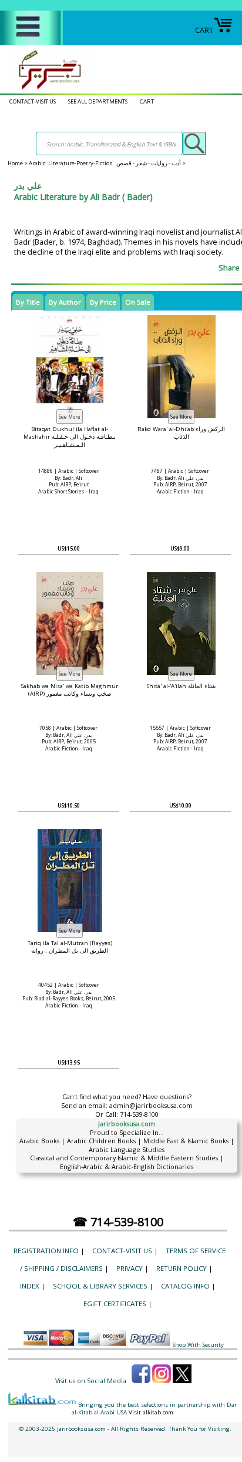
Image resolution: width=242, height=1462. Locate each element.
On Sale (137, 302)
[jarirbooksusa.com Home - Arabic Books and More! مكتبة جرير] (47, 89)
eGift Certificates (114, 1303)
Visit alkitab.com (151, 1412)
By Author (65, 302)
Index (29, 1285)
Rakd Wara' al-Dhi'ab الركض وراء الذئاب (181, 432)
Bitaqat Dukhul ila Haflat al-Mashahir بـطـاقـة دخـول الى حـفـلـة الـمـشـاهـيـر (69, 436)
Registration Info (46, 1250)
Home (15, 163)
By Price (103, 302)
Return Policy (181, 1268)
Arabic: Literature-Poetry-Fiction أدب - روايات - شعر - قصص (105, 163)
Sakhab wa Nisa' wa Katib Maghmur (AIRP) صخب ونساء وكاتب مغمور (69, 689)
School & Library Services (100, 1285)
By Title (28, 302)
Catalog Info (185, 1285)
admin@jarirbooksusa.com (151, 1105)
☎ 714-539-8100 (118, 1222)
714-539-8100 (139, 1114)
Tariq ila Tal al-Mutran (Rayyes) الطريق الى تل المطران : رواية (70, 946)
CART (204, 30)
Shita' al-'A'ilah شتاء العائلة (181, 686)
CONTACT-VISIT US (32, 101)
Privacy (129, 1268)
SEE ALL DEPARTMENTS (97, 101)
